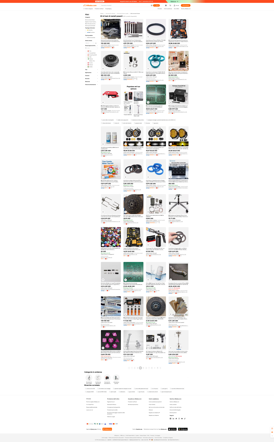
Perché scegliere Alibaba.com (93, 401)
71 (157, 367)
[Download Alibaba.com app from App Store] (172, 429)
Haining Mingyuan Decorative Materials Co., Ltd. (179, 325)
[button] (151, 5)
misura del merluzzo (107, 123)
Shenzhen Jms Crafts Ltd (106, 257)
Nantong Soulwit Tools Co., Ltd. (130, 254)
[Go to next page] (160, 368)
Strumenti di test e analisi (122, 13)
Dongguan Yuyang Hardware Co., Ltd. (177, 361)
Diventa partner (173, 412)
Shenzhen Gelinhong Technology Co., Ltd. (178, 111)
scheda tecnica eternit (153, 391)
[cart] (170, 5)
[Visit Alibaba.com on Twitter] (176, 418)
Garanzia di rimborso (111, 404)
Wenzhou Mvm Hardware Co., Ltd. (153, 254)
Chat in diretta (152, 404)
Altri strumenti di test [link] (135, 13)
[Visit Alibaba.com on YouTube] (182, 418)
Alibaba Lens (93, 429)
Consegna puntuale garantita (113, 407)
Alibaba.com (164, 429)
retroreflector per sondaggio (104, 388)
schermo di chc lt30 (91, 388)
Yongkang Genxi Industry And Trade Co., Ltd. (178, 46)
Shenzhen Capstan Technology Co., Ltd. (109, 111)
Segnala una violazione (154, 415)
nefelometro (122, 391)
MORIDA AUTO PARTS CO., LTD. (130, 78)
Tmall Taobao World (130, 435)
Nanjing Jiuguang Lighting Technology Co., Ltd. (133, 153)
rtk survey (148, 123)
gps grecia (156, 123)
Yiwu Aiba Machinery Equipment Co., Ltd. (178, 79)
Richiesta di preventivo (133, 404)
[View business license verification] (150, 440)
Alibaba (102, 13)
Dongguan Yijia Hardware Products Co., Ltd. (110, 221)
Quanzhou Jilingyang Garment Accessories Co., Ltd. (111, 289)
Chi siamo (88, 398)
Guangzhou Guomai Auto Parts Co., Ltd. (154, 111)
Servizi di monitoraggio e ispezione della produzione (116, 413)
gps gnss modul (139, 123)
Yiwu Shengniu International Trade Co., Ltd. (178, 291)
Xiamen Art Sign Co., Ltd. (128, 359)
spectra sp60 (113, 391)
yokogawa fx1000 (90, 391)
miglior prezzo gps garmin (123, 119)
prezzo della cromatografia (108, 119)
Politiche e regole (111, 416)
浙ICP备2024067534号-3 (173, 439)
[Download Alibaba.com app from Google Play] (183, 429)
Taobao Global (143, 435)
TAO (148, 435)
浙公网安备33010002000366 (160, 439)
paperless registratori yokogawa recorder (123, 388)
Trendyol (152, 435)
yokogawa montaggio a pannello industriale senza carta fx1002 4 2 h (161, 119)
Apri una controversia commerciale (156, 407)
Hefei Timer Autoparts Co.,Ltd (107, 46)
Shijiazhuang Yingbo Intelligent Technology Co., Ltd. (179, 187)
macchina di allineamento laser (178, 388)
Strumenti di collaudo (110, 13)
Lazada (137, 435)
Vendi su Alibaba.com (174, 401)
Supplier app (139, 429)
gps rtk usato (141, 391)
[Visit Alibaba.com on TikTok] (185, 418)
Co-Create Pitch (90, 404)
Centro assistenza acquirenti (155, 401)
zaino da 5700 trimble (102, 391)
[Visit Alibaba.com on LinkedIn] (173, 418)
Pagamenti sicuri (111, 401)
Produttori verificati (132, 401)
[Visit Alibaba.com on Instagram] (179, 418)
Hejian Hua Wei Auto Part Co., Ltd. (130, 222)
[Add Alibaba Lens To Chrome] (107, 429)
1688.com (122, 435)
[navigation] (91, 191)
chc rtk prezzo (155, 388)
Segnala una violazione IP (154, 412)
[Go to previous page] (129, 368)
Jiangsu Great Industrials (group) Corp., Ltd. (110, 78)
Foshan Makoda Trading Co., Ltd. (176, 221)
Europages (157, 435)
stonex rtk (117, 123)
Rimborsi (151, 410)
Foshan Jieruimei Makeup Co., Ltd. (131, 46)
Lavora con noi (89, 410)
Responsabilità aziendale (91, 407)
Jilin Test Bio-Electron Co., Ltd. (107, 186)
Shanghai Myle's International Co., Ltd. (154, 357)
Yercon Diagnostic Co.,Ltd (106, 154)
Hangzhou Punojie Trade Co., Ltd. (108, 325)
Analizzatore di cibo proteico (138, 119)
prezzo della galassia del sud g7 (142, 388)
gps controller (132, 391)
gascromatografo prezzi (167, 391)
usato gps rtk (164, 388)
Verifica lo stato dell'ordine (175, 407)
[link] (272, 428)
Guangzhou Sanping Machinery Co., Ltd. (155, 46)
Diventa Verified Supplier (175, 410)
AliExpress (116, 435)
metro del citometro (127, 123)
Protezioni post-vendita (112, 410)
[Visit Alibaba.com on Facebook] (170, 418)
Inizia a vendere (173, 404)
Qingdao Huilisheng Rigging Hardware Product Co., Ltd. (133, 323)
